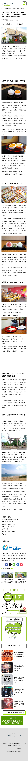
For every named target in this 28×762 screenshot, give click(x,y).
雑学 (17, 20)
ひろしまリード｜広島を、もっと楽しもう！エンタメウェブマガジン (7, 4)
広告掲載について (20, 743)
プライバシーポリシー (18, 745)
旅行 (7, 20)
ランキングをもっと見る (14, 712)
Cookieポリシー (11, 747)
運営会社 (19, 747)
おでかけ (6, 8)
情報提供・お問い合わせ (9, 743)
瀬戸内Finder (12, 20)
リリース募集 (8, 745)
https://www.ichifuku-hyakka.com (11, 534)
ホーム (2, 8)
